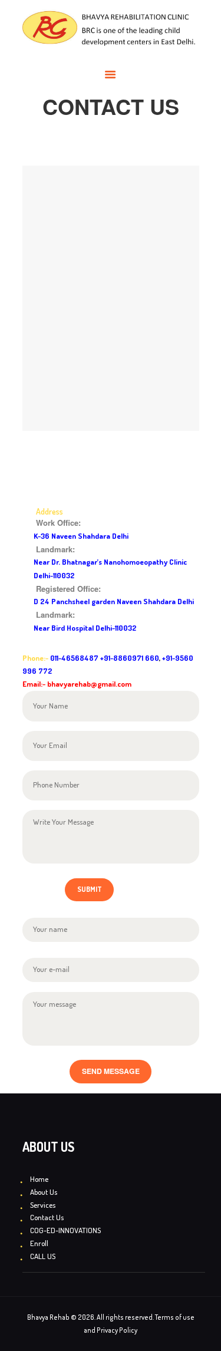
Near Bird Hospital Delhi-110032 (85, 627)
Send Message (111, 1071)
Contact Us (47, 1217)
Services (42, 1205)
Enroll (39, 1243)
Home (39, 1179)
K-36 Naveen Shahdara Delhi (81, 536)
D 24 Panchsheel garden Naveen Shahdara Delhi (114, 601)
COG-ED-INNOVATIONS (65, 1230)
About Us (43, 1192)
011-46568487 (74, 658)
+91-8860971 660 (129, 658)
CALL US (42, 1256)
